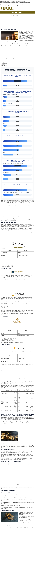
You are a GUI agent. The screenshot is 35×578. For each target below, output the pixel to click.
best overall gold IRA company (18, 247)
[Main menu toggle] (33, 8)
